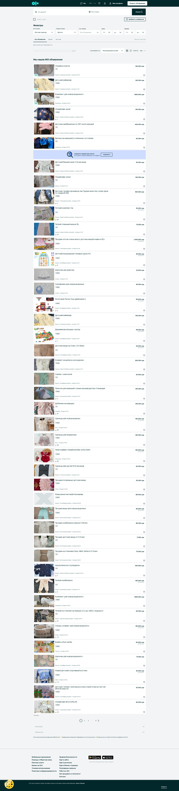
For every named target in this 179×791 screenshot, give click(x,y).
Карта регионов (65, 763)
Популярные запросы (67, 768)
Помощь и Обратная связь (42, 760)
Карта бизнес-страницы (68, 765)
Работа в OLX (64, 771)
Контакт (62, 777)
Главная (35, 51)
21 (95, 720)
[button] (105, 3)
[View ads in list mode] (127, 51)
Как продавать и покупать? (70, 774)
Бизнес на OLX (37, 765)
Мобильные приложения (41, 757)
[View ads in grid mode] (131, 51)
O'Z (90, 3)
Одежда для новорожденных (63, 51)
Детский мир (41, 51)
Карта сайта (64, 760)
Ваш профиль (118, 3)
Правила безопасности (68, 757)
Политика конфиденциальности (44, 771)
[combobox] (61, 12)
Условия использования (41, 768)
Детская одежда (50, 51)
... (92, 720)
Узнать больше (80, 783)
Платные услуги (38, 763)
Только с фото (41, 19)
